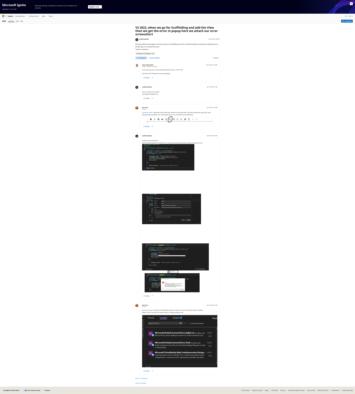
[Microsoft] (3, 16)
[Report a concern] (152, 77)
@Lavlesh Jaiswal (147, 112)
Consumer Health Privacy (296, 390)
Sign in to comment (141, 378)
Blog (266, 390)
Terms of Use (311, 390)
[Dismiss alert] (351, 3)
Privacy (282, 390)
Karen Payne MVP (147, 65)
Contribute (274, 390)
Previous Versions (257, 390)
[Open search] (346, 16)
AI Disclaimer (245, 390)
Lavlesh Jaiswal (144, 39)
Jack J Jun (145, 107)
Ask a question (347, 21)
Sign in (350, 16)
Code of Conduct (322, 390)
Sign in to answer (140, 383)
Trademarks (335, 390)
